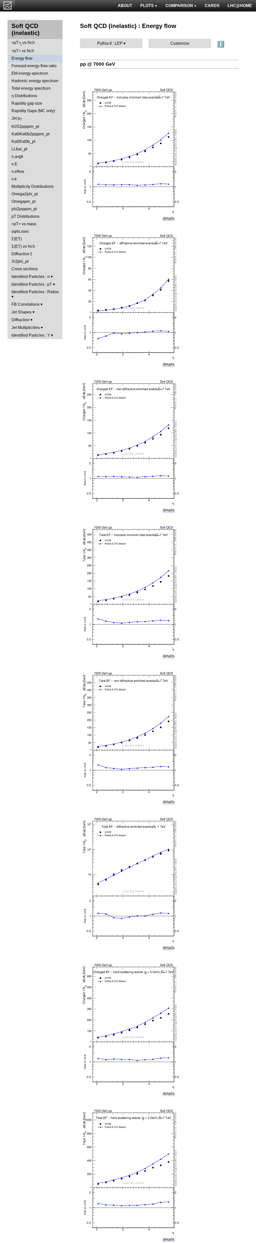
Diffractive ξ (22, 254)
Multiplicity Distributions (33, 186)
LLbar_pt (19, 149)
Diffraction (21, 320)
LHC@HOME (240, 5)
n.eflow (18, 171)
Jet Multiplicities (26, 327)
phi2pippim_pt (24, 209)
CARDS (212, 5)
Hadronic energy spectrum (35, 81)
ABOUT (125, 5)
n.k (14, 179)
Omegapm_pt (24, 201)
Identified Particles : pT (32, 284)
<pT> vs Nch (23, 43)
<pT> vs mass (24, 224)
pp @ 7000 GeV (97, 64)
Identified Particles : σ (31, 276)
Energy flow (22, 58)
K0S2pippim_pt (25, 126)
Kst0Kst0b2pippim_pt (31, 134)
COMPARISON (179, 5)
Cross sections (25, 269)
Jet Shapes (22, 312)
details (168, 218)
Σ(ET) (17, 239)
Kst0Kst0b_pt (23, 141)
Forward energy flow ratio (34, 66)
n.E (15, 164)
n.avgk (17, 156)
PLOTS (147, 5)
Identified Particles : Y (31, 335)
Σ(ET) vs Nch (23, 246)
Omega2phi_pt (25, 194)
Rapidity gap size (27, 103)
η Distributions (24, 96)
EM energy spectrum (30, 73)
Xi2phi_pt (20, 261)
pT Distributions (26, 216)
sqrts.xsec (20, 231)
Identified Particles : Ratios (35, 292)
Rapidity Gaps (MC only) (33, 111)
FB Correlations (26, 304)
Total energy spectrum (31, 88)
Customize (179, 43)
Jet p (17, 118)
